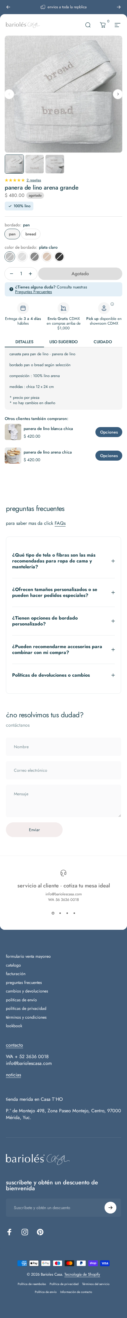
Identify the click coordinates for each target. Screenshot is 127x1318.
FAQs (60, 523)
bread (30, 234)
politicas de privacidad (26, 1008)
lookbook (14, 1026)
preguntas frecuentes (24, 982)
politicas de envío (21, 1000)
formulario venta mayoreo (28, 956)
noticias (13, 1074)
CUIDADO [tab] (103, 342)
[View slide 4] (74, 913)
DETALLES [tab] (24, 342)
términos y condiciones (26, 1017)
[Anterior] (8, 7)
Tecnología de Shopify (82, 1274)
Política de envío (46, 1292)
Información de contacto (76, 1292)
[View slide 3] (67, 913)
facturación (15, 974)
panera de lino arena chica (47, 452)
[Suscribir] (110, 1208)
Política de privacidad (64, 1284)
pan (12, 234)
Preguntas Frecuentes (33, 291)
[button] (118, 94)
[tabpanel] (63, 378)
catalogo (13, 965)
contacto (14, 1045)
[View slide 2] (60, 913)
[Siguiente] (118, 7)
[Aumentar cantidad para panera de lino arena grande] (32, 274)
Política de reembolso (32, 1284)
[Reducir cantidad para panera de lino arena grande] (10, 274)
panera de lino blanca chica (48, 428)
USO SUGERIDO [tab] (63, 342)
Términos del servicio (96, 1284)
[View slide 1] (52, 913)
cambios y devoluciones (27, 991)
